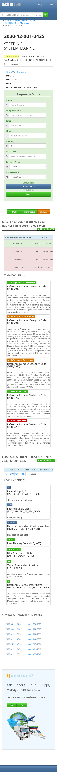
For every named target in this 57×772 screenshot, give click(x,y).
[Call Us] (38, 229)
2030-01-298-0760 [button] (13, 639)
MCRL (14, 212)
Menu (51, 4)
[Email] (12, 705)
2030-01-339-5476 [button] (13, 649)
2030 (12, 474)
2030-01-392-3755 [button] (13, 654)
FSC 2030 (21, 71)
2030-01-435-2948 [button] (33, 654)
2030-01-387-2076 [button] (33, 644)
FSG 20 (10, 71)
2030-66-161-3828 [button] (13, 624)
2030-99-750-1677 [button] (33, 624)
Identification (29, 212)
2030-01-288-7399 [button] (33, 634)
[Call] (22, 705)
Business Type (13, 162)
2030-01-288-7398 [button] (13, 634)
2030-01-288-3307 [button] (33, 629)
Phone (9, 131)
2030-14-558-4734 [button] (13, 644)
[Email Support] (41, 229)
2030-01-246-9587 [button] (33, 639)
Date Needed (12, 172)
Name (9, 100)
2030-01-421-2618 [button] (33, 649)
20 (6, 474)
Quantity (10, 141)
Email (8, 121)
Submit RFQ (49, 229)
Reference (11, 151)
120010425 (20, 474)
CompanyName (13, 110)
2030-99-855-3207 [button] (13, 629)
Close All (43, 212)
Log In (41, 4)
